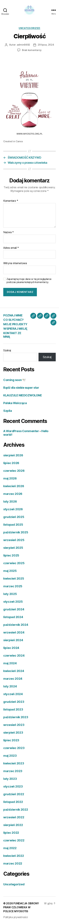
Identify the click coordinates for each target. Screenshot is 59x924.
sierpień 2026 (13, 455)
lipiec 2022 (11, 832)
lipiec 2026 (11, 463)
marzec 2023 (12, 771)
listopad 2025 (13, 524)
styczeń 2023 (13, 786)
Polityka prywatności (15, 917)
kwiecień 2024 (13, 671)
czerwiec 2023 (14, 748)
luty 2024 (10, 686)
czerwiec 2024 (14, 655)
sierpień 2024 (13, 640)
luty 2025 (10, 594)
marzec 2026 (12, 494)
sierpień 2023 (13, 732)
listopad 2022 (13, 802)
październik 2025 (15, 532)
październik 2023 (15, 717)
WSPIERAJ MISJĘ (15, 328)
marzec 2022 (12, 863)
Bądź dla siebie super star (21, 387)
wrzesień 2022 (13, 817)
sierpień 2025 (13, 547)
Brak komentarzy (32, 50)
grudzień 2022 (13, 794)
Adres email (11, 247)
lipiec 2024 (11, 648)
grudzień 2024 (13, 609)
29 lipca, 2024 (46, 44)
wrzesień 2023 (13, 725)
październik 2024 (15, 624)
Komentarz (10, 200)
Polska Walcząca (15, 403)
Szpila (7, 410)
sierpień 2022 (13, 825)
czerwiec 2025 (14, 563)
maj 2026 (10, 478)
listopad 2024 (13, 617)
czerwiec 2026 (14, 470)
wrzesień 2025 (13, 540)
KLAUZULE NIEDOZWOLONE (22, 395)
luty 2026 (10, 501)
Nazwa (8, 232)
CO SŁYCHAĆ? (13, 319)
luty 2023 (10, 778)
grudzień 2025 (13, 517)
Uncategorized (29, 28)
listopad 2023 (13, 709)
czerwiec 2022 (13, 840)
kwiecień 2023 (13, 763)
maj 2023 (10, 755)
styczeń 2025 (13, 601)
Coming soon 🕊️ (14, 380)
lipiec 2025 (11, 555)
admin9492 (23, 44)
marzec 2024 (12, 678)
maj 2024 (10, 663)
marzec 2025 (12, 586)
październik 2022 (15, 809)
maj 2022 (10, 848)
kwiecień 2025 (13, 578)
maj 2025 (10, 571)
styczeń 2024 (13, 694)
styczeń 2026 (13, 509)
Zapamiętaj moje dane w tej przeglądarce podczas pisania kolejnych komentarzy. (29, 281)
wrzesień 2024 (13, 632)
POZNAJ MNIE (13, 315)
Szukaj (7, 350)
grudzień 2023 (13, 701)
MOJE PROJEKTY (15, 324)
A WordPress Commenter (21, 431)
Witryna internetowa (15, 263)
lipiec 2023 (11, 740)
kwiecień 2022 (13, 855)
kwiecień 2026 (13, 486)
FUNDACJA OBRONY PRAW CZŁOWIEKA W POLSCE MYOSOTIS (21, 907)
